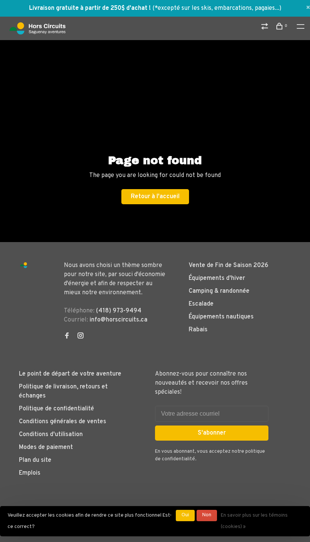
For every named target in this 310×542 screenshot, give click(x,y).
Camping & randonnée (219, 291)
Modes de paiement (46, 447)
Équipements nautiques (221, 317)
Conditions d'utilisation (51, 434)
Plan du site (35, 460)
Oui (185, 515)
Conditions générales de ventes (62, 422)
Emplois (29, 473)
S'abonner (212, 433)
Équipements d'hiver (217, 278)
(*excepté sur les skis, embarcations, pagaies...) (216, 8)
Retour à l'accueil (155, 196)
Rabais (198, 330)
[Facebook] (67, 336)
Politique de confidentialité (56, 409)
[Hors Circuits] (23, 265)
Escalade (201, 304)
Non (206, 515)
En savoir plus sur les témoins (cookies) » (254, 521)
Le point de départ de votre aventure (70, 374)
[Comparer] (265, 28)
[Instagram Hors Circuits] (81, 336)
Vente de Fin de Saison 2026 (228, 265)
